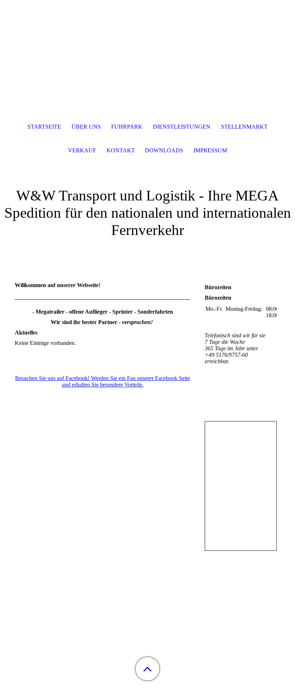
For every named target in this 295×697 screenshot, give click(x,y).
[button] (147, 668)
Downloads (164, 150)
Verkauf (82, 150)
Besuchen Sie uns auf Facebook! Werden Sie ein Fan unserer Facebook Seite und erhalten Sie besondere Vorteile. (102, 381)
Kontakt (120, 150)
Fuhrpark (126, 127)
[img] (147, 45)
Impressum (210, 150)
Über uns (86, 127)
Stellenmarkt (244, 127)
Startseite (44, 127)
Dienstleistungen (181, 127)
